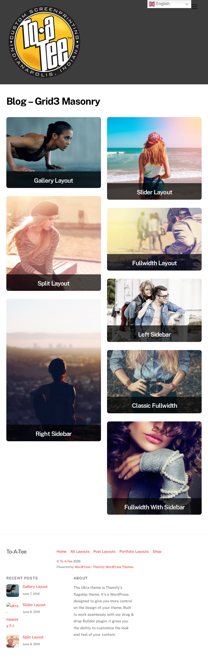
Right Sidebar (54, 433)
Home (61, 551)
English (162, 4)
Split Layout (54, 283)
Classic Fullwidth (154, 405)
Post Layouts (104, 551)
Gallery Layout (53, 180)
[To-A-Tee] (44, 77)
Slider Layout (154, 192)
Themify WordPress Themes (113, 567)
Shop (157, 551)
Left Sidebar (154, 334)
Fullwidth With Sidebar (154, 507)
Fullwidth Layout (154, 262)
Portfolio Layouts (134, 551)
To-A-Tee (66, 561)
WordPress (82, 567)
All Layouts (80, 551)
